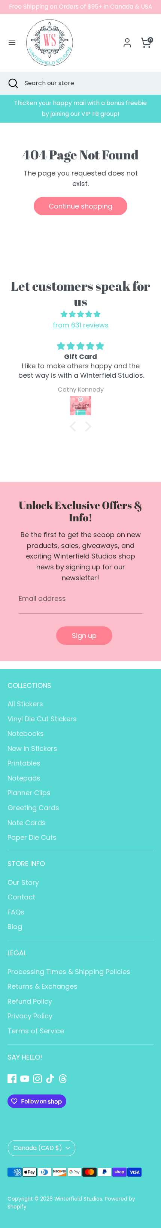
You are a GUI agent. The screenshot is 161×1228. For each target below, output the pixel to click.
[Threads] (62, 1078)
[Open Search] (12, 83)
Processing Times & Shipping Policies (68, 971)
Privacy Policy (29, 1016)
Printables (23, 763)
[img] (80, 314)
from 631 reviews (81, 325)
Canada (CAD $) (37, 1148)
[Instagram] (37, 1078)
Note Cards (26, 822)
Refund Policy (29, 1001)
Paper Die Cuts (32, 837)
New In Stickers (32, 748)
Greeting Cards (33, 807)
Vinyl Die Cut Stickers (42, 719)
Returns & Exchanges (42, 986)
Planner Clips (29, 792)
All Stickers (25, 704)
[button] (75, 426)
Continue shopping (80, 206)
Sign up (84, 635)
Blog (14, 926)
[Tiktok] (50, 1078)
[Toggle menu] (11, 42)
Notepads (23, 778)
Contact (21, 897)
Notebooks (25, 733)
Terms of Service (35, 1031)
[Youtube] (24, 1078)
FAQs (15, 912)
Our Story (23, 882)
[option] (80, 109)
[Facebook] (11, 1078)
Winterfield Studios (78, 1198)
